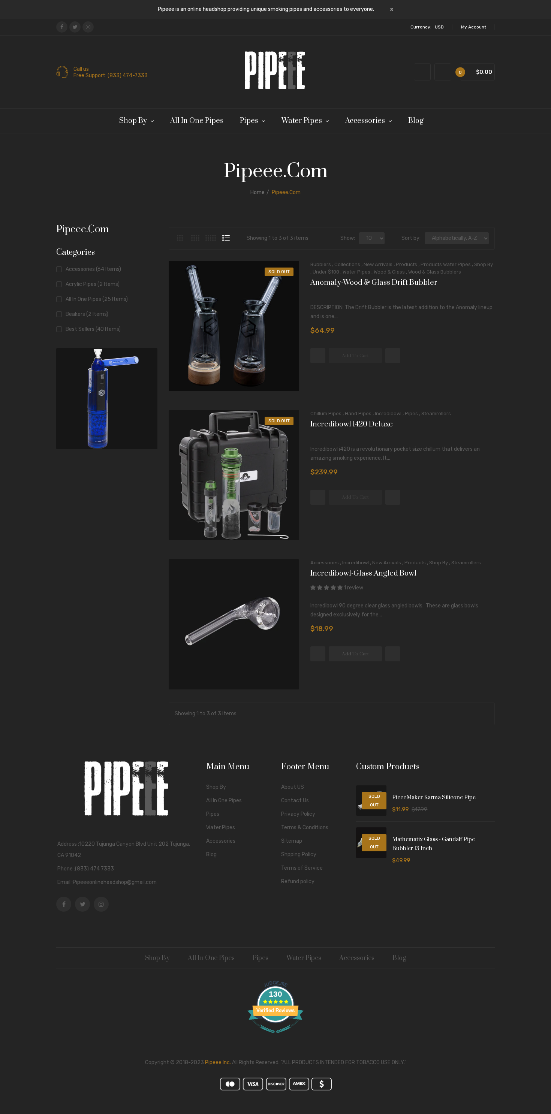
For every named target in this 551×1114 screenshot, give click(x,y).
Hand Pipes (358, 413)
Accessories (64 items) (93, 269)
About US (292, 787)
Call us (81, 69)
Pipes (411, 413)
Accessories (324, 562)
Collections (347, 264)
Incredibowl (388, 413)
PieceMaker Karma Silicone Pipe (434, 797)
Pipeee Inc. (218, 1062)
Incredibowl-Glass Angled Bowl (363, 573)
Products (406, 264)
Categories (75, 252)
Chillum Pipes (325, 413)
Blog (211, 854)
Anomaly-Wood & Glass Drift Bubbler (373, 282)
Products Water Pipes (446, 264)
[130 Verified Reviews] (275, 1037)
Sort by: (411, 238)
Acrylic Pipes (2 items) (93, 284)
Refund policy (297, 881)
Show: (347, 238)
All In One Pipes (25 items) (97, 299)
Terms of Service (302, 868)
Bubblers (320, 264)
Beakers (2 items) (87, 314)
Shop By (483, 264)
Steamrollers (436, 413)
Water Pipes (356, 272)
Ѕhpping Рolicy (298, 854)
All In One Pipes (224, 800)
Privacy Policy (298, 814)
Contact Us (295, 800)
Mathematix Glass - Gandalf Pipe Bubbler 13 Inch (433, 844)
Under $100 (326, 272)
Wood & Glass (389, 272)
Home (257, 192)
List (226, 238)
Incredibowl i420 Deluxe (351, 424)
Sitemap (291, 841)
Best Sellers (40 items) (93, 329)
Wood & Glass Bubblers (434, 272)
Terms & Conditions (304, 827)
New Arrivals (378, 264)
